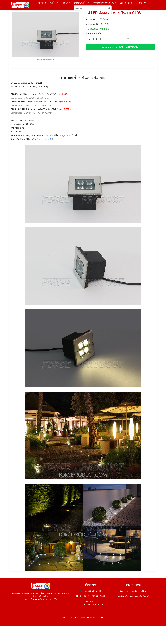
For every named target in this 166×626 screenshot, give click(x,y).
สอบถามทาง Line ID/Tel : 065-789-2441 (120, 47)
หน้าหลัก (42, 2)
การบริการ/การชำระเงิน (104, 2)
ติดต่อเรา (142, 2)
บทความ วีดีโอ (127, 2)
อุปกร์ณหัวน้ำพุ (81, 2)
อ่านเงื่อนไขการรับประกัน (40, 139)
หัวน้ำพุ (54, 2)
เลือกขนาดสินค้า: (93, 33)
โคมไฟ (66, 2)
